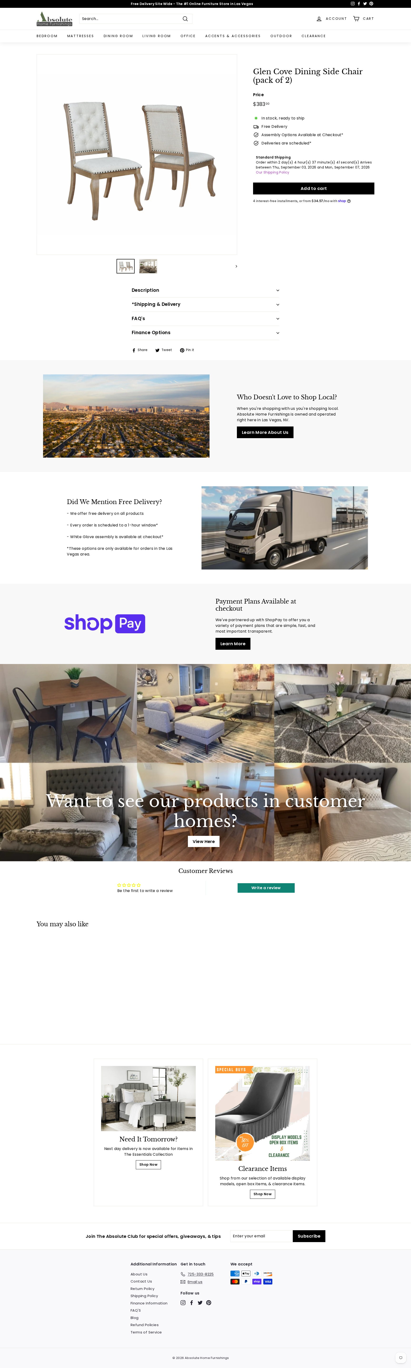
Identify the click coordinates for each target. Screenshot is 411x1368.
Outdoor (281, 36)
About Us (139, 1274)
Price (258, 95)
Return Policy (142, 1288)
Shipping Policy (144, 1295)
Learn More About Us (265, 432)
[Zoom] (137, 155)
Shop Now (148, 1164)
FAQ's (138, 318)
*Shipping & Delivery (156, 304)
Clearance (314, 36)
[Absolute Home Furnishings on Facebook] (191, 1302)
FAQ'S (136, 1310)
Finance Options (151, 332)
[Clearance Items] (262, 1113)
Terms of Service (146, 1332)
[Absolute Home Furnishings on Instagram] (183, 1302)
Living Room (156, 36)
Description (145, 290)
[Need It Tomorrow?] (148, 1098)
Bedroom (47, 36)
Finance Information (149, 1303)
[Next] (234, 266)
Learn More (232, 644)
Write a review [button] (266, 888)
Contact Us (141, 1281)
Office (188, 36)
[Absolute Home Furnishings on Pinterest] (208, 1302)
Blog (135, 1317)
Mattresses (80, 36)
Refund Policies (145, 1324)
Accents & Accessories (233, 36)
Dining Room (118, 36)
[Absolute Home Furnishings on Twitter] (200, 1302)
